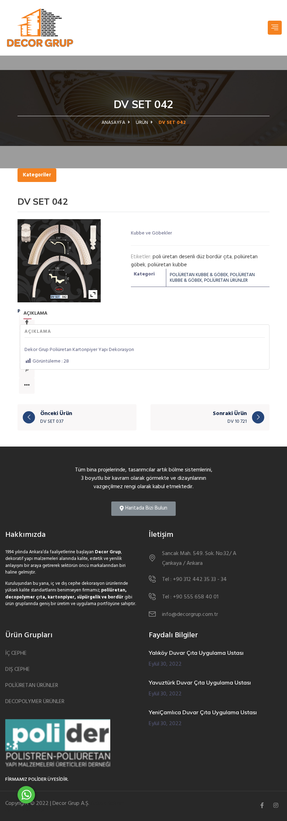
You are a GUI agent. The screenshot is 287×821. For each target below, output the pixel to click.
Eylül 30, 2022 (165, 664)
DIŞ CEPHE (17, 669)
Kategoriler (37, 175)
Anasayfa (113, 122)
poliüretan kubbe (167, 265)
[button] (143, 508)
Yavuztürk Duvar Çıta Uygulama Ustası (200, 682)
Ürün (142, 122)
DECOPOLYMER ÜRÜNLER (34, 701)
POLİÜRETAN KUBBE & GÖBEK (199, 275)
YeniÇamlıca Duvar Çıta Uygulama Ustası (203, 712)
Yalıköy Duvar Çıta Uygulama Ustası (196, 652)
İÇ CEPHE (16, 653)
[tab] (35, 314)
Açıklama (35, 313)
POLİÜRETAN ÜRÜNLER (226, 280)
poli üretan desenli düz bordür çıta (192, 257)
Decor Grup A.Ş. (70, 803)
